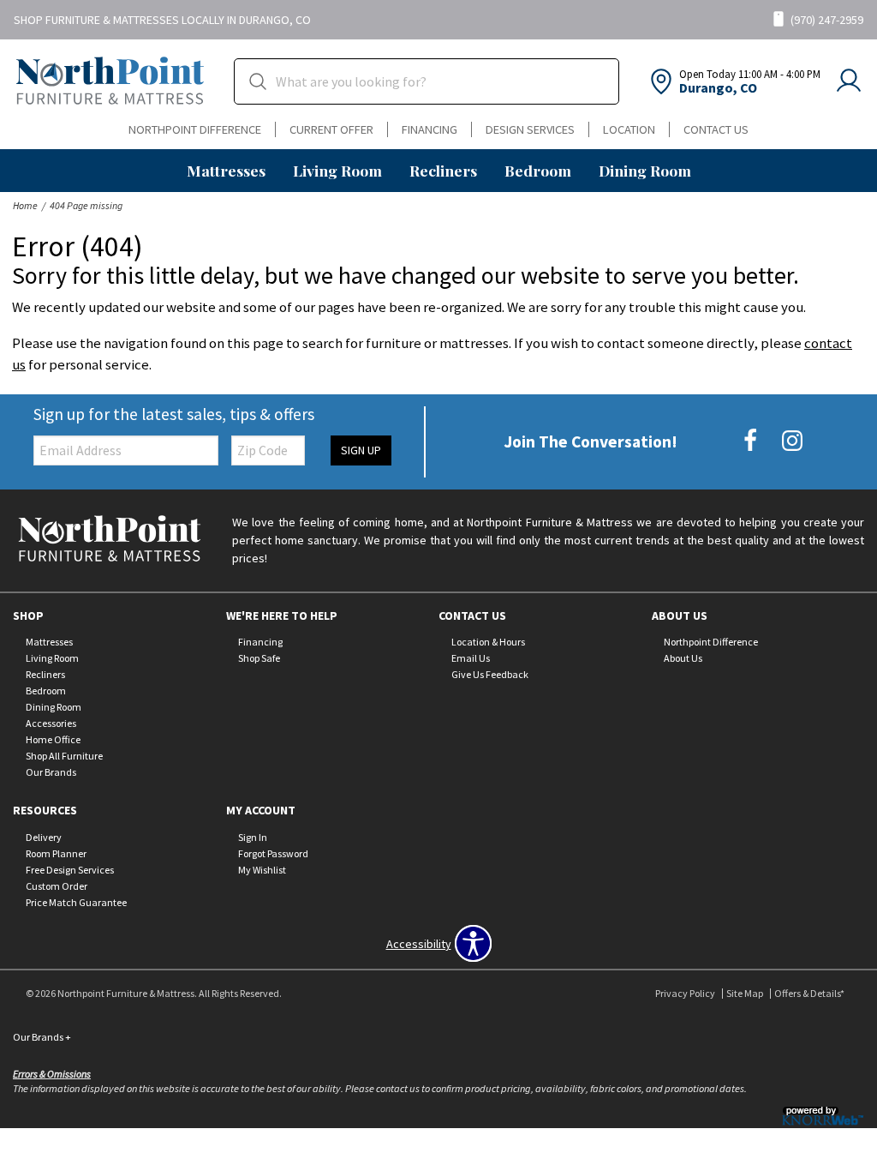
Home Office (53, 739)
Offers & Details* (809, 993)
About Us (683, 658)
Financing (429, 129)
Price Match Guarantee (76, 902)
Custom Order (56, 886)
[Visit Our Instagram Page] (792, 440)
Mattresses (226, 170)
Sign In (252, 837)
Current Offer (331, 129)
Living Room (337, 170)
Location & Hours (488, 641)
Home (25, 205)
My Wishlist (262, 869)
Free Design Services (70, 869)
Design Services (530, 129)
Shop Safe (259, 658)
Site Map (744, 993)
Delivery (44, 837)
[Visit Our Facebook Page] (752, 440)
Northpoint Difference (194, 129)
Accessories (51, 723)
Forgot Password (273, 853)
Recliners (443, 170)
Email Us (470, 658)
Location (629, 129)
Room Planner (56, 853)
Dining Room (645, 170)
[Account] (848, 81)
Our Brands (51, 772)
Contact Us (716, 129)
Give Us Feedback (489, 674)
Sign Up (361, 450)
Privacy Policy (685, 993)
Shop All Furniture (64, 755)
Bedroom (537, 170)
